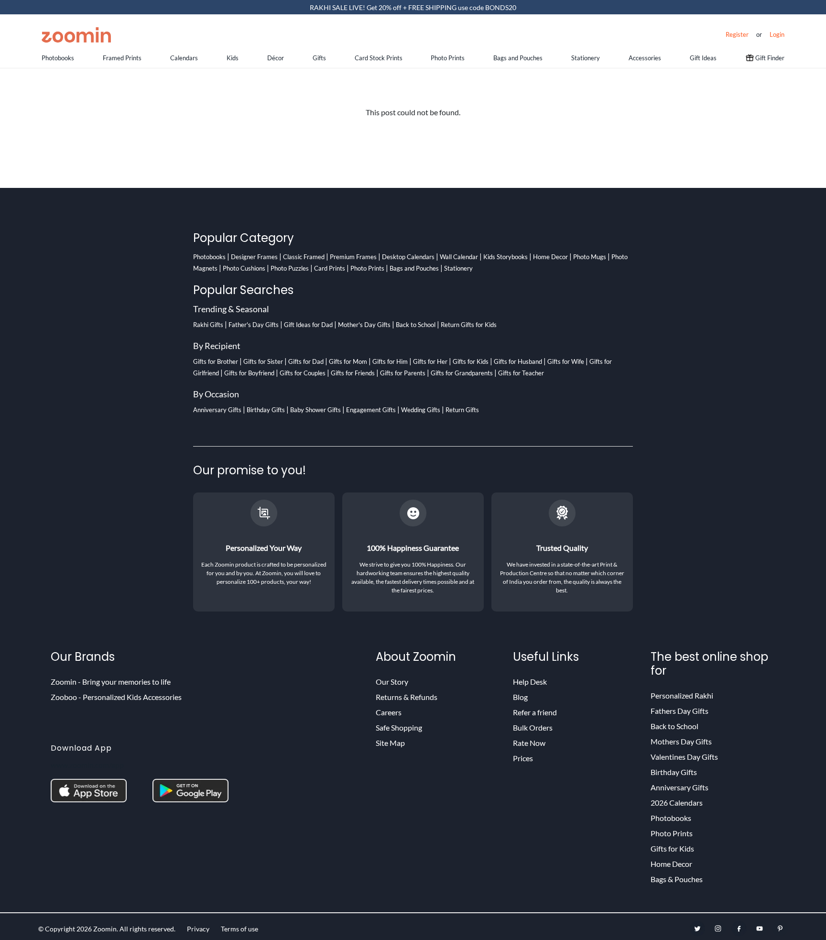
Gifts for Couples (303, 373)
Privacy (198, 929)
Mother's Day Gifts (364, 324)
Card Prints (329, 268)
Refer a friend (535, 712)
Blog (520, 696)
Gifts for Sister (263, 361)
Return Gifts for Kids (469, 324)
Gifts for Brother (215, 361)
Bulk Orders (533, 727)
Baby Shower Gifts (315, 410)
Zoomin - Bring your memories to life (111, 681)
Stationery (585, 58)
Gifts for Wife (565, 361)
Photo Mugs (589, 257)
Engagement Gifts (371, 410)
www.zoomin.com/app (87, 764)
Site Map (390, 742)
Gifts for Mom (348, 361)
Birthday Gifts (266, 410)
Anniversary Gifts (217, 410)
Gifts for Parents (402, 373)
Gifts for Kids (471, 361)
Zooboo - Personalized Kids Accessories (116, 696)
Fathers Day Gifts (679, 710)
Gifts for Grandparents (462, 373)
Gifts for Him (390, 361)
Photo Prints (448, 58)
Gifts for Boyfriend (249, 373)
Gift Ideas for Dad (308, 324)
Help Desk (530, 681)
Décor (275, 58)
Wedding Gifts (420, 410)
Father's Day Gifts (253, 324)
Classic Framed (304, 257)
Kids (233, 58)
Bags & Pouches (677, 879)
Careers (389, 712)
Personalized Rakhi (682, 695)
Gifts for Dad (306, 361)
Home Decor (550, 257)
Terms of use (239, 929)
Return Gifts (462, 410)
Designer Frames (254, 257)
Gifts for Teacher (521, 373)
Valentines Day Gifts (684, 756)
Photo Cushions (244, 268)
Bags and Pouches (518, 58)
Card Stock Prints (378, 58)
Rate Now (529, 742)
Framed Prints (122, 58)
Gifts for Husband (518, 361)
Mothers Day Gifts (681, 741)
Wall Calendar (459, 257)
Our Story (392, 681)
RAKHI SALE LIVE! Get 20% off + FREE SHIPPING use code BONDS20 (413, 7)
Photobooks (58, 58)
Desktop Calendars (408, 257)
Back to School (415, 324)
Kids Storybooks (505, 257)
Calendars (184, 58)
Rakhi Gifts (208, 324)
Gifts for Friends (353, 373)
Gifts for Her (430, 361)
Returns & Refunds (406, 696)
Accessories (645, 58)
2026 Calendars (677, 802)
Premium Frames (353, 257)
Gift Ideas (703, 58)
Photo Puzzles (290, 268)
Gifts (319, 58)
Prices (523, 758)
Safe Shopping (399, 727)
